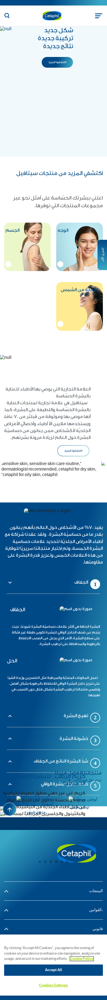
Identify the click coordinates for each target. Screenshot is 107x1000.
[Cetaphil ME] (76, 853)
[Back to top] (9, 809)
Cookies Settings (53, 985)
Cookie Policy (81, 959)
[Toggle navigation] (98, 15)
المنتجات (96, 891)
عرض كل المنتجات (88, 780)
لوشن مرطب (79, 807)
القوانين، (96, 910)
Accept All (53, 970)
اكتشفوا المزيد (73, 450)
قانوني (97, 929)
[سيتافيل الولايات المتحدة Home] (52, 15)
